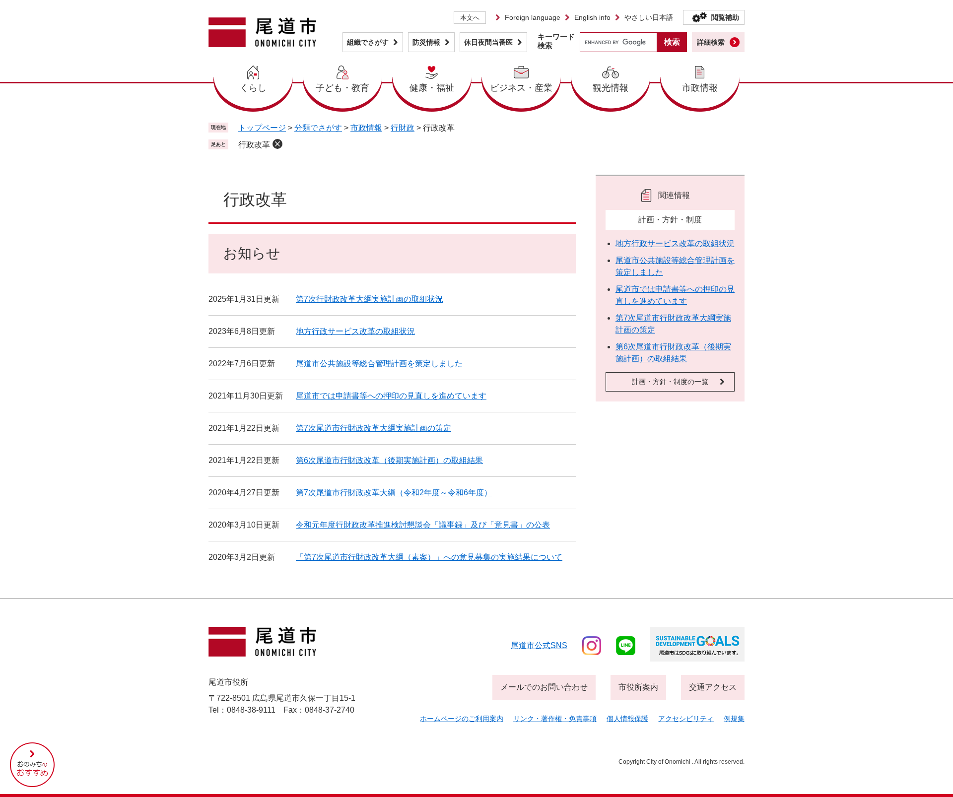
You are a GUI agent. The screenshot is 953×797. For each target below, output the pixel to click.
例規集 (734, 719)
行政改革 (254, 144)
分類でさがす (318, 128)
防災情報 (426, 42)
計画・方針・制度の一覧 (670, 382)
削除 (277, 144)
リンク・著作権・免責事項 (555, 719)
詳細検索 (711, 42)
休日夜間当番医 (488, 42)
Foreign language (532, 17)
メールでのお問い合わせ (544, 687)
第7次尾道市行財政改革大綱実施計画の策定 (373, 428)
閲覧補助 (725, 17)
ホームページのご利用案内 (461, 719)
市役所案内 (638, 687)
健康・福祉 (431, 88)
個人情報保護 (627, 719)
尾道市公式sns (539, 645)
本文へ (469, 17)
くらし (253, 88)
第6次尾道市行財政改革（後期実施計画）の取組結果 (389, 460)
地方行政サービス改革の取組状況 (355, 331)
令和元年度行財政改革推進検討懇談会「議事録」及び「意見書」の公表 (423, 525)
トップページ (262, 128)
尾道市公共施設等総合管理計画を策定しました (379, 363)
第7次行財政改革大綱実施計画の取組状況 (369, 299)
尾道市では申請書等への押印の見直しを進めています (391, 396)
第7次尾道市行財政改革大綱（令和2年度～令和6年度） (394, 492)
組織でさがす (368, 42)
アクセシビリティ (686, 719)
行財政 (402, 128)
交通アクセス (713, 687)
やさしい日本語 (648, 17)
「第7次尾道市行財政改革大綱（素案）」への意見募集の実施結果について (429, 557)
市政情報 (700, 88)
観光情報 (610, 88)
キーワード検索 (556, 41)
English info (592, 17)
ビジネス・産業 (521, 88)
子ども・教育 (342, 88)
